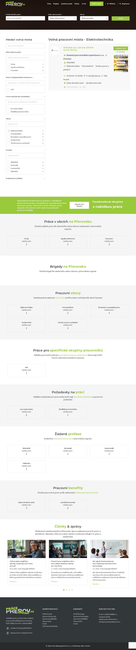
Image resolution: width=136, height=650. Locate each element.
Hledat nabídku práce (13, 14)
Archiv (87, 646)
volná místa (60, 298)
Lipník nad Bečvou (27, 67)
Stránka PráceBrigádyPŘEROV (21, 628)
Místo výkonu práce (55, 14)
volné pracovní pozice (62, 439)
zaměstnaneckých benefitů (86, 493)
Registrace (126, 4)
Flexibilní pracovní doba (20, 112)
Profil (44, 624)
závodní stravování (93, 83)
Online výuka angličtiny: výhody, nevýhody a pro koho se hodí (21, 563)
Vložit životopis (78, 614)
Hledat (120, 18)
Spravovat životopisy (81, 616)
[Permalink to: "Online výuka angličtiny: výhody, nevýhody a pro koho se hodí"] (27, 549)
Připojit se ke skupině (79, 205)
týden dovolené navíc (75, 83)
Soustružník (27, 168)
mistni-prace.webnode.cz (108, 619)
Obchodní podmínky (50, 626)
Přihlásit (112, 4)
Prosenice (27, 70)
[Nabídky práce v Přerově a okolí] (15, 3)
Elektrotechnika (73, 66)
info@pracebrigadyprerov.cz (109, 622)
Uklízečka (27, 171)
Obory (82, 14)
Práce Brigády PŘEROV (26, 569)
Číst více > (13, 582)
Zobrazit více (121, 48)
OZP (12, 89)
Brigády (56, 4)
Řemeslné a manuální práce (27, 137)
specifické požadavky (83, 397)
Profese (9, 150)
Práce (49, 4)
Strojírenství (27, 140)
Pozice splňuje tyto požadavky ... (18, 96)
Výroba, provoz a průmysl (27, 143)
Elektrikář (71, 63)
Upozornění (46, 621)
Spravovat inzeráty (49, 616)
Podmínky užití (78, 646)
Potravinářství (87, 66)
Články (76, 4)
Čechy (27, 64)
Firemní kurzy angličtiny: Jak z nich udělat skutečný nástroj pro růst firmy (62, 563)
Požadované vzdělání (14, 178)
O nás (84, 4)
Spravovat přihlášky (49, 619)
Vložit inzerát (96, 4)
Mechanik (27, 165)
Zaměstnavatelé (66, 4)
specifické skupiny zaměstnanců (73, 355)
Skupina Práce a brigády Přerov (21, 633)
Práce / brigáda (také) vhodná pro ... (19, 77)
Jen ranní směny (17, 109)
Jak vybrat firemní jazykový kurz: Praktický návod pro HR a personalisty (104, 563)
